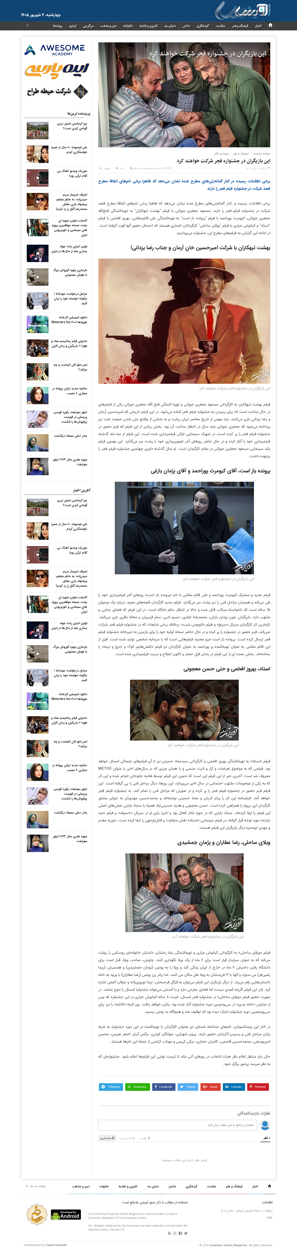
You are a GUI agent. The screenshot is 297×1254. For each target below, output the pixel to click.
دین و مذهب (108, 26)
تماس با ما (227, 1210)
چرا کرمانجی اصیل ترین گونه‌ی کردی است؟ (72, 126)
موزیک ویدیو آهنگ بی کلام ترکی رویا (72, 173)
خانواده (128, 26)
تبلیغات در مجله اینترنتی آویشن (254, 1210)
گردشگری (203, 26)
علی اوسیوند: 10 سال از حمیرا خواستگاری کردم (69, 149)
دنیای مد (170, 26)
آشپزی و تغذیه (148, 26)
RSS (269, 1218)
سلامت (220, 26)
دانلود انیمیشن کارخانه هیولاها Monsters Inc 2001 (69, 320)
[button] (28, 26)
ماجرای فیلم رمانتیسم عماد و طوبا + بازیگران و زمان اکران (69, 343)
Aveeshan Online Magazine (228, 1245)
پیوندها (57, 26)
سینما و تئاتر (221, 153)
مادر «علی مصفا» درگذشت (70, 436)
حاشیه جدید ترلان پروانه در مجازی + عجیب (69, 391)
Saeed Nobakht (56, 1245)
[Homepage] (270, 26)
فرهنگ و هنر (240, 26)
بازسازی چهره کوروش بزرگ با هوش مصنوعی (70, 272)
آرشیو (72, 26)
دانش (186, 26)
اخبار (258, 26)
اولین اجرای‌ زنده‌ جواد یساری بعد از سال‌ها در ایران (69, 249)
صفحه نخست (261, 153)
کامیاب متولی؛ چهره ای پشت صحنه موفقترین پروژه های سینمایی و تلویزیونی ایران (69, 227)
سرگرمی (88, 26)
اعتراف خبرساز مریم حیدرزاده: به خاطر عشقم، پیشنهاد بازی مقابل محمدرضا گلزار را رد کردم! (71, 201)
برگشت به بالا (38, 1186)
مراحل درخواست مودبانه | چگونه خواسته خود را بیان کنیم (70, 298)
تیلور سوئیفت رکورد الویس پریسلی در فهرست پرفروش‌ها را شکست (70, 417)
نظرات (107, 169)
